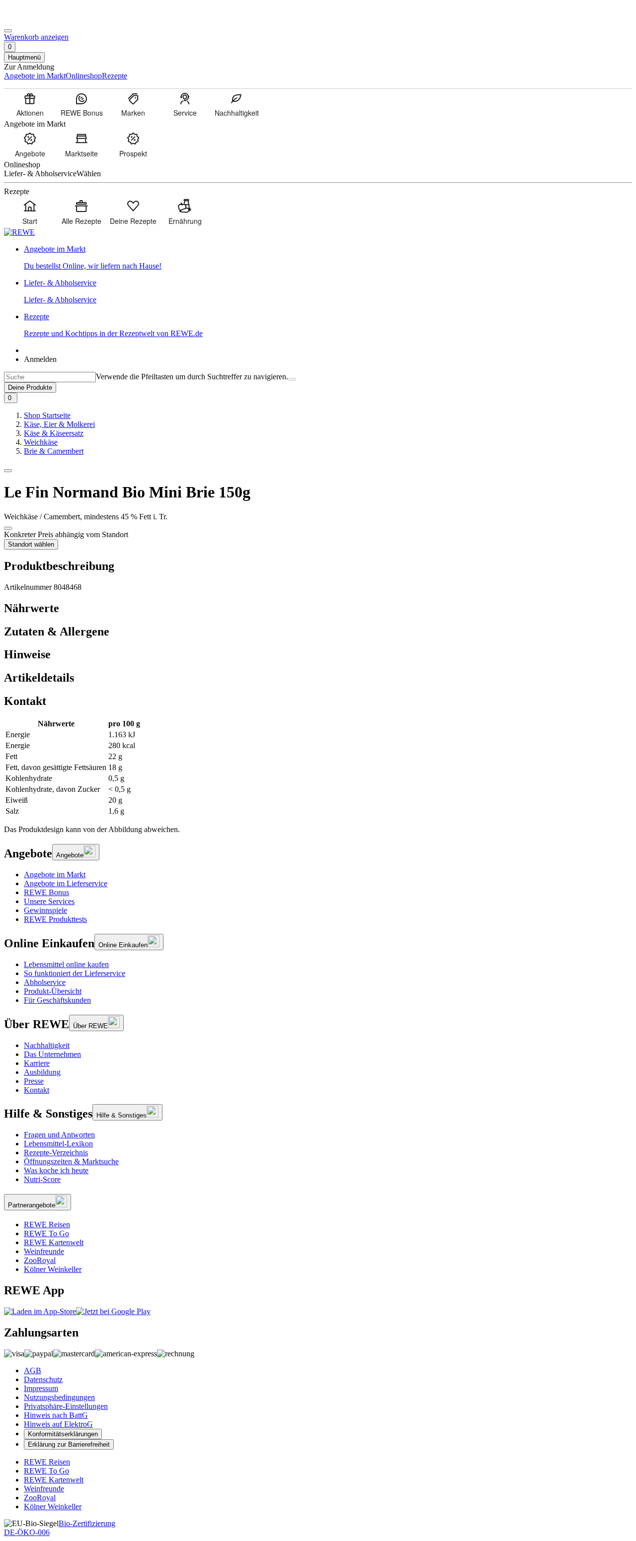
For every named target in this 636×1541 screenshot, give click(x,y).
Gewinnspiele (45, 910)
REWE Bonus (46, 892)
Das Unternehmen (52, 1054)
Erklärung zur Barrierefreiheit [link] (69, 1444)
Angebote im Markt (54, 874)
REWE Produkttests (55, 919)
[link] (328, 258)
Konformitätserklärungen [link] (63, 1434)
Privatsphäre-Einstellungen (66, 1406)
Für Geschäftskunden (57, 1000)
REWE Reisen (47, 1224)
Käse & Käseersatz (53, 433)
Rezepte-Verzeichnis (56, 1152)
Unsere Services (49, 901)
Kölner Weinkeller (52, 1269)
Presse (34, 1081)
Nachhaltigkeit (47, 1045)
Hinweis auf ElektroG (58, 1424)
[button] (8, 470)
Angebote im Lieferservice (65, 883)
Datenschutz (43, 1379)
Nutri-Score (42, 1179)
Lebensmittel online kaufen (66, 964)
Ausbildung (42, 1072)
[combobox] (50, 377)
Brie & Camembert (53, 451)
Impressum (41, 1388)
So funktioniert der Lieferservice (74, 973)
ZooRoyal (40, 1260)
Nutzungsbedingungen (59, 1397)
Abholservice (45, 982)
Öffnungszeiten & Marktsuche (71, 1161)
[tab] (318, 608)
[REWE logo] (19, 232)
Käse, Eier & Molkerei (59, 424)
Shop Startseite (47, 415)
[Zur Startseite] (38, 19)
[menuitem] (30, 104)
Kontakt (36, 1090)
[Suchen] (292, 379)
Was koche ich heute (56, 1170)
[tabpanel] (318, 767)
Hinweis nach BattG (56, 1415)
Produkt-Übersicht (52, 991)
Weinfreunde (44, 1251)
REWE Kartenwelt (53, 1242)
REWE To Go (46, 1233)
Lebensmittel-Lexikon (58, 1143)
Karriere (37, 1063)
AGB (32, 1370)
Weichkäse (41, 442)
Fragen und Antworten (59, 1134)
